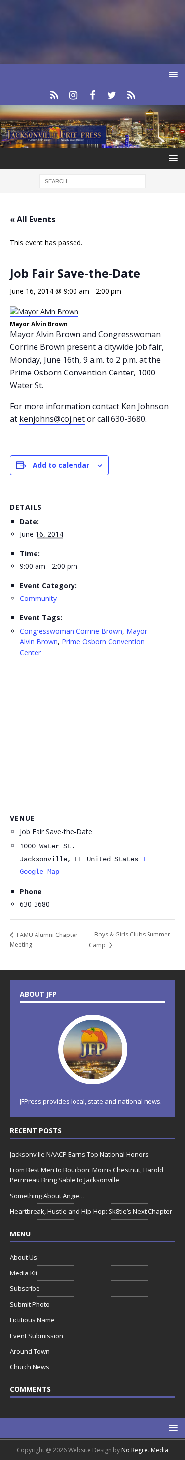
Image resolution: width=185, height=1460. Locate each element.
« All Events (32, 219)
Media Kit (23, 1273)
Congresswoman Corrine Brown (71, 631)
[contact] (54, 95)
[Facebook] (92, 95)
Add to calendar (61, 465)
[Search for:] (92, 180)
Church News (29, 1366)
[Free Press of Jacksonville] (92, 142)
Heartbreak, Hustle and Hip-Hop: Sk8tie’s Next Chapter (91, 1211)
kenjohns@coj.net (52, 418)
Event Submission (36, 1335)
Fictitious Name (32, 1319)
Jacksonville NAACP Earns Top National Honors (79, 1154)
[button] (171, 74)
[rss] (131, 95)
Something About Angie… (47, 1195)
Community (38, 598)
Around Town (30, 1351)
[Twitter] (111, 95)
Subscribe (25, 1288)
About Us (23, 1257)
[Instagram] (73, 95)
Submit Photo (30, 1304)
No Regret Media (144, 1450)
